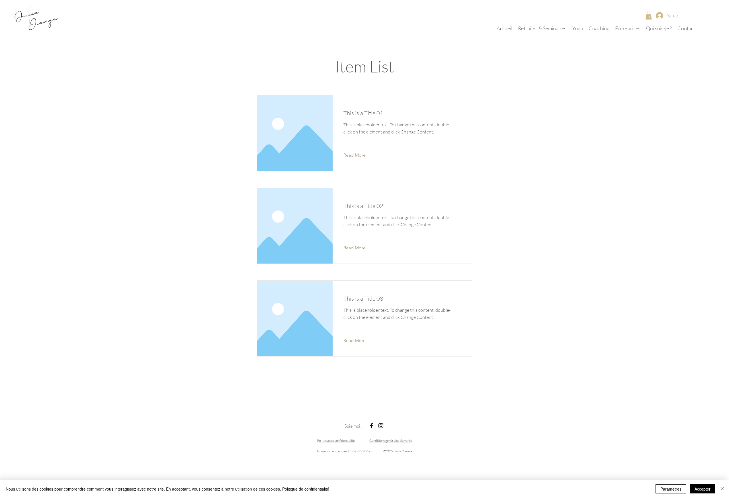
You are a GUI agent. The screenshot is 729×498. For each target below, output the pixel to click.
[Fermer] (722, 488)
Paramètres (670, 489)
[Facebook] (371, 425)
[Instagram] (381, 425)
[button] (648, 15)
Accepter (702, 489)
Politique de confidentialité (305, 489)
